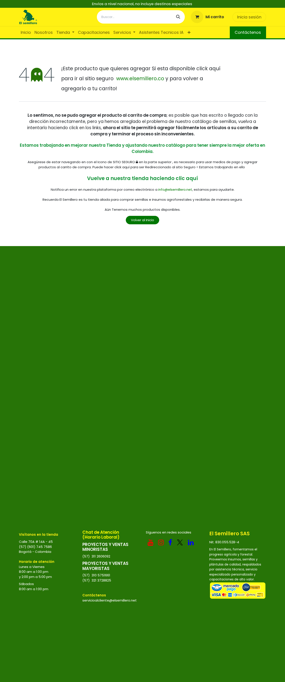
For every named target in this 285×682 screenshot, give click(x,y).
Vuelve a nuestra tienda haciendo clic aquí (142, 178)
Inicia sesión (249, 17)
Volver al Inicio (142, 220)
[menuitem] (26, 32)
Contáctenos (248, 32)
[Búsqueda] (178, 17)
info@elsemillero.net (175, 189)
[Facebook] (170, 542)
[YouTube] (151, 542)
